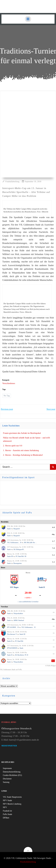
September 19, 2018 (33, 181)
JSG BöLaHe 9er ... (30, 542)
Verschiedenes (8, 383)
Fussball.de (7, 811)
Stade (9, 529)
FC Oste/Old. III (21, 556)
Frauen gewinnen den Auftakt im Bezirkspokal (22, 433)
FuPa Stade (7, 814)
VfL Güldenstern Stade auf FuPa (11, 669)
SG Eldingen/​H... (19, 549)
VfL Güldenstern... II (14, 542)
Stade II (42, 587)
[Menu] (28, 19)
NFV (5, 807)
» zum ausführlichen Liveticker (28, 601)
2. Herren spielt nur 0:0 (12, 446)
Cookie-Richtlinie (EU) (12, 775)
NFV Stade (7, 800)
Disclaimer (7, 779)
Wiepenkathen (18, 613)
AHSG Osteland (18, 620)
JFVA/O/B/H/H (12, 648)
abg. (53, 534)
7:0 (53, 548)
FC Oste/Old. (19, 641)
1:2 (53, 562)
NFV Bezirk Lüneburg (12, 804)
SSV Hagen (14, 587)
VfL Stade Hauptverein (12, 797)
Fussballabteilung (12, 181)
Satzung (6, 782)
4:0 (53, 527)
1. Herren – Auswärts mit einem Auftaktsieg (21, 450)
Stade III (10, 556)
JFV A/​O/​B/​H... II (13, 627)
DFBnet (6, 818)
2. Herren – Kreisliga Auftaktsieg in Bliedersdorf (23, 455)
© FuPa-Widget (50, 665)
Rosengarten (17, 563)
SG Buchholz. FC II (21, 655)
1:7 (53, 541)
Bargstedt (16, 529)
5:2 (53, 555)
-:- (54, 612)
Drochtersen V (12, 634)
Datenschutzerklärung (11, 772)
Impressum (7, 768)
